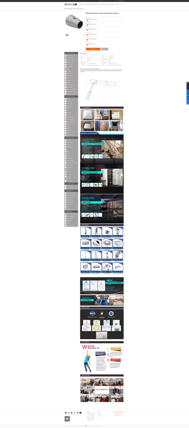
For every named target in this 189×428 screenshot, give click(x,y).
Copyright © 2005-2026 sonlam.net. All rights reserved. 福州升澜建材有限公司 (74, 425)
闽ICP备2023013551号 (99, 425)
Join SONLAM (100, 414)
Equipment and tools (68, 211)
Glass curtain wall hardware (69, 183)
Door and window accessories (91, 413)
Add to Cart (93, 49)
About (98, 413)
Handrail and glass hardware (69, 137)
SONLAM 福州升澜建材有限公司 (70, 4)
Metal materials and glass (69, 190)
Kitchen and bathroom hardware (70, 96)
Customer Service (119, 414)
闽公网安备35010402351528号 (91, 425)
